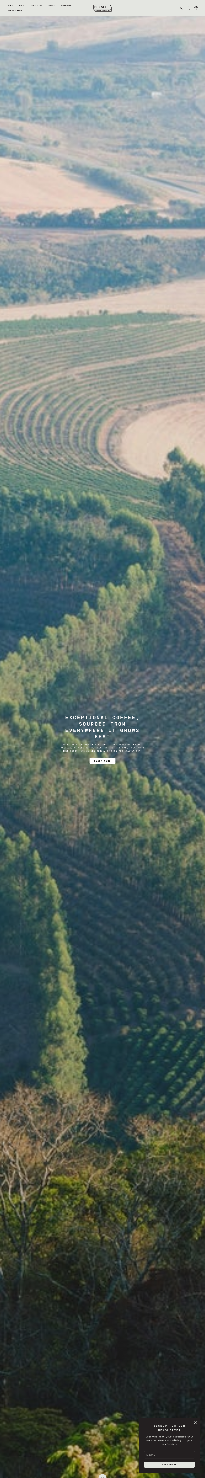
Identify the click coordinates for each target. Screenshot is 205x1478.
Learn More (102, 760)
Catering (66, 5)
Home (10, 5)
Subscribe (36, 5)
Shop (21, 5)
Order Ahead (15, 10)
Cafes (52, 5)
